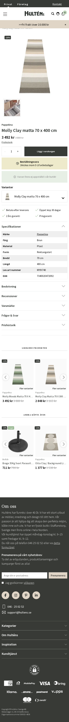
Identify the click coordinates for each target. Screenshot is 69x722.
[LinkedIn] (36, 595)
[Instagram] (16, 595)
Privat (8, 4)
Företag (22, 4)
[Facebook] (5, 595)
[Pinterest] (26, 595)
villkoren (29, 583)
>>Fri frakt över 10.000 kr (34, 24)
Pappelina (7, 124)
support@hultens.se (19, 612)
